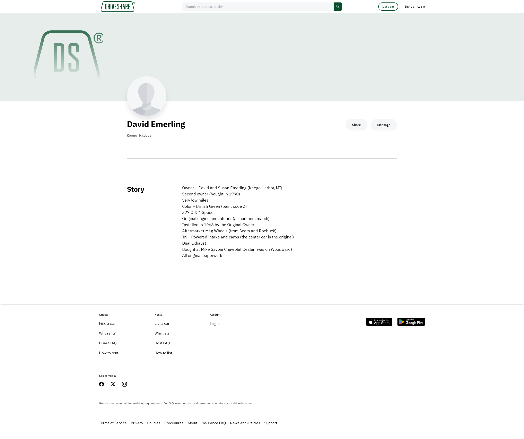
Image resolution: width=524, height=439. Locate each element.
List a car (388, 6)
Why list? (162, 333)
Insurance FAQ (213, 423)
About (192, 423)
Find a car (107, 323)
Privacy (137, 423)
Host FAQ (162, 343)
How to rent (108, 353)
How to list (163, 353)
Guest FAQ (108, 343)
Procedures (173, 423)
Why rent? (107, 333)
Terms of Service (113, 423)
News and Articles (245, 423)
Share (356, 125)
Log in (215, 323)
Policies (153, 423)
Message (384, 125)
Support (270, 423)
